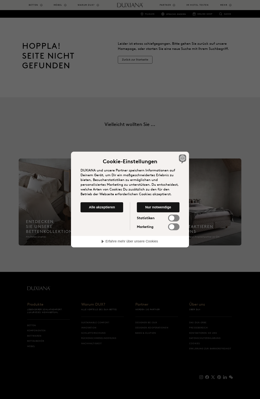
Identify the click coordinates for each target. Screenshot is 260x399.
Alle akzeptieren (102, 207)
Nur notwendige (158, 207)
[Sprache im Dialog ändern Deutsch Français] (182, 159)
